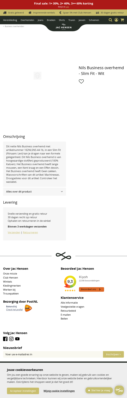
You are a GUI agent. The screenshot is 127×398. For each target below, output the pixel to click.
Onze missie (10, 273)
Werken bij (9, 289)
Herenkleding (10, 20)
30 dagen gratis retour (112, 12)
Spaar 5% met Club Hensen (77, 12)
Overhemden (27, 20)
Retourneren (30, 232)
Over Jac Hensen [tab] (15, 268)
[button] (116, 19)
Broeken (51, 20)
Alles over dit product (19, 191)
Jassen (82, 20)
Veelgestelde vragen (72, 306)
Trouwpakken (11, 293)
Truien (71, 20)
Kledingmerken (12, 285)
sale (67, 7)
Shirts (62, 20)
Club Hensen (10, 277)
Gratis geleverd (16, 12)
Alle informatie (69, 302)
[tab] (34, 192)
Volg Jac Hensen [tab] (15, 333)
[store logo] (63, 27)
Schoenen (94, 20)
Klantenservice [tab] (72, 297)
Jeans (40, 20)
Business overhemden (14, 26)
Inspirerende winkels (44, 12)
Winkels (7, 281)
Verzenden (14, 232)
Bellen (64, 318)
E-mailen (66, 314)
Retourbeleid (68, 310)
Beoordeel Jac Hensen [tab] (77, 268)
